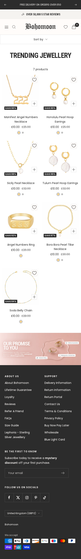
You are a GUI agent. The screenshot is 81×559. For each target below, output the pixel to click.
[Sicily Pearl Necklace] (20, 159)
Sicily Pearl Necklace (21, 183)
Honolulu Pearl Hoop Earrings (60, 119)
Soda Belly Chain (21, 310)
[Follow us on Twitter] (18, 497)
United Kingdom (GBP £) (21, 513)
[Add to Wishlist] (34, 80)
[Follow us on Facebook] (9, 497)
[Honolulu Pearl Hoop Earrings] (60, 93)
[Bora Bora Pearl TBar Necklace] (60, 220)
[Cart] (73, 26)
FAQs (8, 418)
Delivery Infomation (57, 383)
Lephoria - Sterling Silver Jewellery (17, 434)
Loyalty (9, 397)
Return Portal (53, 397)
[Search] (14, 27)
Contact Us (52, 404)
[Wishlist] (65, 27)
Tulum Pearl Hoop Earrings (60, 183)
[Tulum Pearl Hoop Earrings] (60, 159)
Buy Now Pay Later (56, 425)
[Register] (63, 473)
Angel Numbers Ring (21, 245)
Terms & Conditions (58, 411)
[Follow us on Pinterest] (35, 497)
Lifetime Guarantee (18, 390)
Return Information (57, 390)
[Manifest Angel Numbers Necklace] (20, 93)
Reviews (10, 404)
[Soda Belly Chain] (20, 286)
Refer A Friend (14, 411)
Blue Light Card (54, 439)
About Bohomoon (17, 383)
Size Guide (12, 425)
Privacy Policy (53, 418)
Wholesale (51, 432)
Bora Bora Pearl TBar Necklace (60, 247)
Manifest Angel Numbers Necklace (21, 119)
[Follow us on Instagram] (26, 497)
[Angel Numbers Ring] (20, 220)
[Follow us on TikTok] (44, 497)
